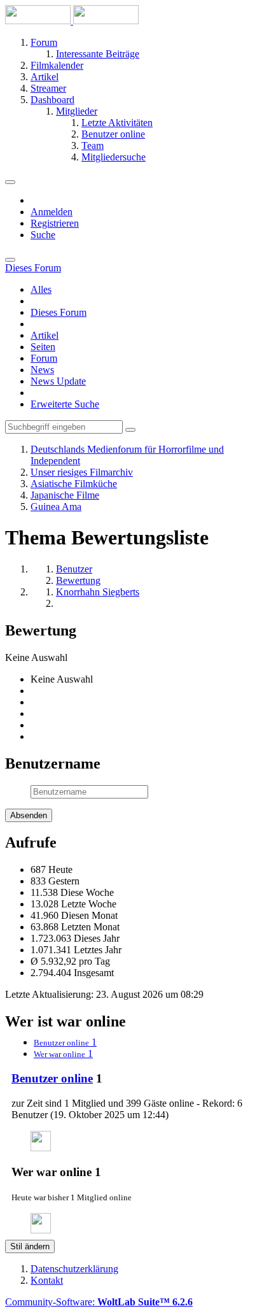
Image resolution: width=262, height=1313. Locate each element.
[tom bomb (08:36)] (41, 1147)
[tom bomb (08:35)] (41, 1229)
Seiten (43, 346)
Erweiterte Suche (65, 404)
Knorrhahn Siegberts (97, 591)
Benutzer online (52, 1078)
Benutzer (74, 569)
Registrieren (55, 223)
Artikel (45, 335)
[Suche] (10, 260)
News (42, 369)
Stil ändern (30, 1246)
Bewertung (78, 580)
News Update (58, 381)
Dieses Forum (58, 312)
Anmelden (51, 211)
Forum (44, 358)
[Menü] (10, 182)
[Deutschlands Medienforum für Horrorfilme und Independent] (72, 20)
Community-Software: (99, 1301)
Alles (41, 289)
